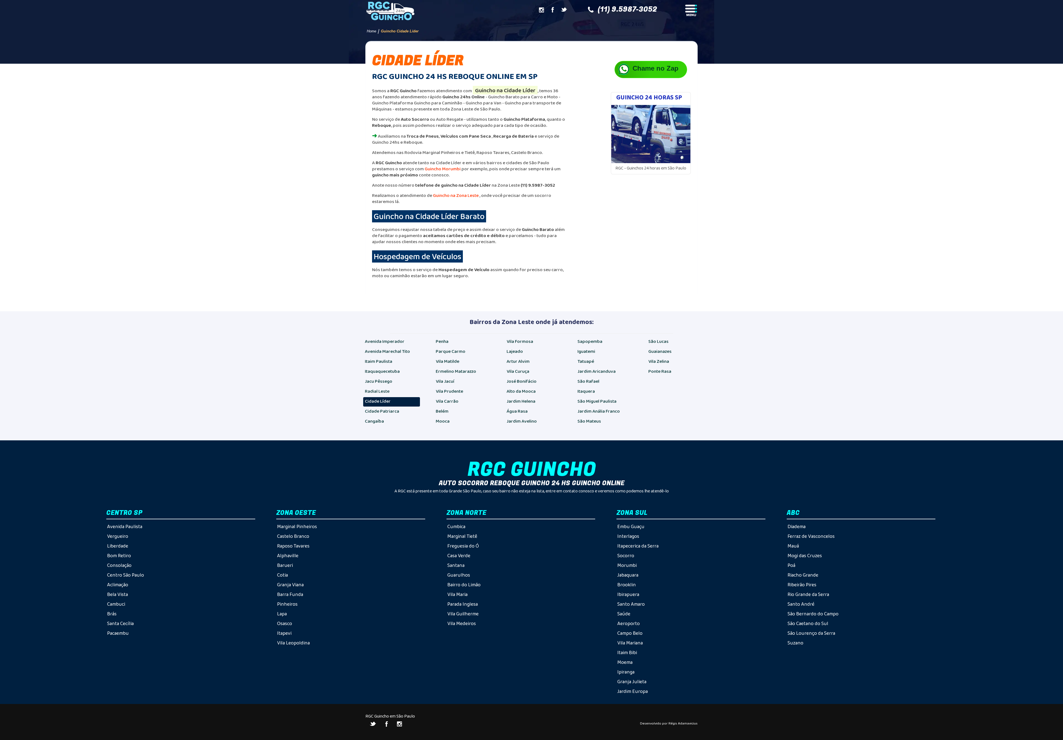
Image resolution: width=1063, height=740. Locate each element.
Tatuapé (585, 361)
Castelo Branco (293, 536)
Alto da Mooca (521, 391)
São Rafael (588, 381)
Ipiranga (625, 671)
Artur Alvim (518, 361)
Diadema (797, 526)
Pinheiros (287, 604)
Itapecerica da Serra (638, 545)
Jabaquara (627, 575)
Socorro (625, 555)
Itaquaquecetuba (382, 371)
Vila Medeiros (461, 623)
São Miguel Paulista (596, 401)
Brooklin (626, 584)
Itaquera (586, 391)
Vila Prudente (449, 391)
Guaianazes (660, 351)
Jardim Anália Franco (598, 411)
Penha (442, 341)
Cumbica (456, 526)
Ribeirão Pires (802, 584)
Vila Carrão (447, 401)
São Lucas (658, 341)
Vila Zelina (658, 361)
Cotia (282, 575)
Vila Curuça (518, 371)
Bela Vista (117, 594)
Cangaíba (374, 421)
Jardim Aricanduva (596, 371)
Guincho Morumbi (443, 168)
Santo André (801, 604)
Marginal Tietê (462, 536)
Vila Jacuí (445, 381)
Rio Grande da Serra (808, 594)
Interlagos (628, 536)
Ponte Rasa (659, 371)
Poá (791, 565)
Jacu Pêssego (378, 381)
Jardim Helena (521, 401)
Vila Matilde (447, 361)
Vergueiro (117, 536)
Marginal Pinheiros (297, 526)
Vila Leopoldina (293, 642)
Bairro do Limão (464, 584)
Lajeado (515, 351)
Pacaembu (118, 633)
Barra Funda (290, 594)
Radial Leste (377, 391)
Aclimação (117, 584)
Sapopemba (589, 341)
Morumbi (627, 565)
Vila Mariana (630, 642)
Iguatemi (586, 351)
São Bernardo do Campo (813, 613)
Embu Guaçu (630, 526)
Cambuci (116, 604)
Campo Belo (630, 633)
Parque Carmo (450, 351)
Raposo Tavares (293, 545)
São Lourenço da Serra (811, 633)
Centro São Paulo (125, 575)
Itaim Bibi (627, 652)
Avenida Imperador (384, 341)
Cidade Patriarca (382, 411)
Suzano (795, 642)
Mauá (793, 545)
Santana (456, 565)
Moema (625, 662)
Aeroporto (628, 623)
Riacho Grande (803, 575)
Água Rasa (517, 411)
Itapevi (284, 633)
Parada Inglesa (462, 604)
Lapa (282, 613)
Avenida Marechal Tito (387, 351)
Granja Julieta (631, 681)
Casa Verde (458, 555)
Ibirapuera (628, 594)
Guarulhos (458, 575)
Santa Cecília (120, 623)
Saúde (623, 613)
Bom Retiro (119, 555)
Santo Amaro (631, 604)
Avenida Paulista (124, 526)
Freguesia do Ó (463, 545)
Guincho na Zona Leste (456, 195)
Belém (442, 411)
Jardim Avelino (522, 421)
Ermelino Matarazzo (456, 371)
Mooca (443, 421)
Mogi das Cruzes (805, 555)
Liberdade (117, 545)
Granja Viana (290, 584)
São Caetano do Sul (808, 623)
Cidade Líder (378, 401)
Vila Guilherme (463, 613)
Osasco (284, 623)
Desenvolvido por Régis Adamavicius (669, 723)
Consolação (119, 565)
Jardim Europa (632, 691)
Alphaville (287, 555)
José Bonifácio (521, 381)
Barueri (285, 565)
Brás (112, 613)
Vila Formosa (520, 341)
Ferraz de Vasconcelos (811, 536)
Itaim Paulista (378, 361)
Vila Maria (457, 594)
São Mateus (589, 421)
